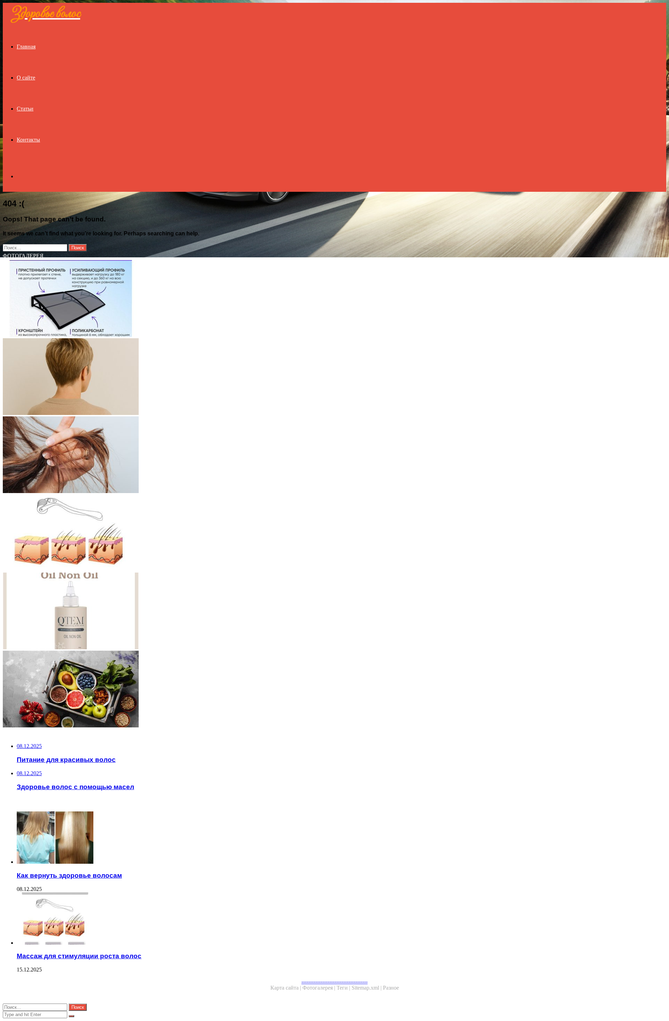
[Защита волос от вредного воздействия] (212, 455)
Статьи (25, 109)
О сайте (26, 78)
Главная (26, 47)
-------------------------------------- (334, 981)
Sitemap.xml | (367, 988)
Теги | (344, 988)
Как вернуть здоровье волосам (69, 875)
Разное (391, 988)
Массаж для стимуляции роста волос (79, 956)
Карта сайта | (286, 988)
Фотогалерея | (319, 988)
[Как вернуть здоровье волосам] (219, 838)
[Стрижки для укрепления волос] (212, 377)
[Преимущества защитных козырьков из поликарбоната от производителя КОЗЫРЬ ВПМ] (212, 299)
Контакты (28, 140)
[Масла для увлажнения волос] (212, 612)
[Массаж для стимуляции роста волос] (212, 533)
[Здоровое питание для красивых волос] (212, 690)
